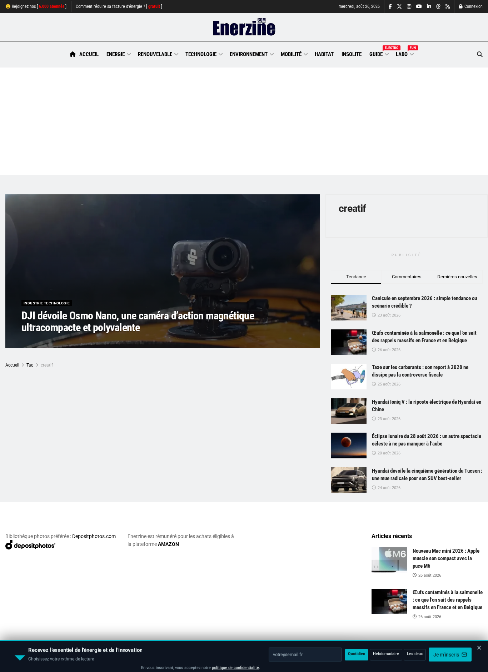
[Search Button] (480, 54)
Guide (378, 53)
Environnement (249, 54)
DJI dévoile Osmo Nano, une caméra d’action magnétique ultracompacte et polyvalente (137, 321)
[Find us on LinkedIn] (429, 6)
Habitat (324, 54)
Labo (404, 53)
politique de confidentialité (235, 664)
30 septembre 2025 (82, 341)
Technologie (200, 54)
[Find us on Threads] (438, 6)
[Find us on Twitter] (399, 6)
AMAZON (168, 544)
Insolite (352, 54)
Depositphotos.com (94, 536)
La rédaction (43, 341)
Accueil (89, 54)
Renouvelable (155, 54)
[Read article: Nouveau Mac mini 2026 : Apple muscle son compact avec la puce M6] (389, 560)
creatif (47, 365)
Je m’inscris (446, 651)
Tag (30, 365)
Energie (115, 54)
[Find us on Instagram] (409, 6)
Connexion (473, 6)
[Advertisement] (244, 121)
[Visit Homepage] (244, 27)
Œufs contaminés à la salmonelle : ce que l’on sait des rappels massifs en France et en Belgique (448, 600)
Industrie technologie (47, 303)
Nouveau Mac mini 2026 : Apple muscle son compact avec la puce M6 (446, 558)
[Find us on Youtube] (419, 6)
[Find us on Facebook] (390, 6)
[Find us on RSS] (447, 6)
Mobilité (291, 54)
